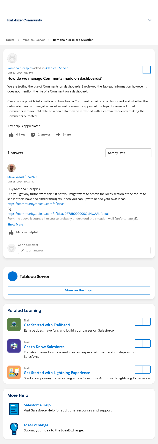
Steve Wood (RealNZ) (22, 177)
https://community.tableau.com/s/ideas (35, 204)
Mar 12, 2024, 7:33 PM (20, 72)
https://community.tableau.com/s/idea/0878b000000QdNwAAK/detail (58, 214)
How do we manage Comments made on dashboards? (54, 78)
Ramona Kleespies (20, 68)
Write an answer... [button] (33, 250)
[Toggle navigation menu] (149, 20)
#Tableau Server (34, 40)
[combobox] (128, 152)
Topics (10, 40)
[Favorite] (146, 70)
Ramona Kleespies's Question (73, 40)
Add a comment (28, 245)
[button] (79, 290)
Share (62, 135)
